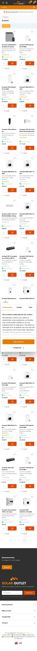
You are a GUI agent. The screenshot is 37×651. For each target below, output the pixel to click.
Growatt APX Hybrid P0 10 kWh (26, 46)
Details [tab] (19, 307)
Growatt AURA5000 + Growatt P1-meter (9, 46)
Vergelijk (6, 68)
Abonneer (29, 593)
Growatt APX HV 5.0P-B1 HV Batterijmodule (27, 130)
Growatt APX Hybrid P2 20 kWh (9, 88)
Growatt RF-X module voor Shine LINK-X (9, 257)
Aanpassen (17, 348)
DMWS (25, 633)
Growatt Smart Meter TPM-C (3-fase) (9, 511)
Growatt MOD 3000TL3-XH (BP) (26, 511)
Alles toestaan (18, 342)
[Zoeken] (34, 7)
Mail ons (7, 567)
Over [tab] (30, 307)
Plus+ (30, 633)
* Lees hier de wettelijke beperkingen (12, 597)
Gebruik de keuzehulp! (19, 12)
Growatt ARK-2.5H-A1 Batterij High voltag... (9, 215)
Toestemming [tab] (7, 307)
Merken (5, 17)
